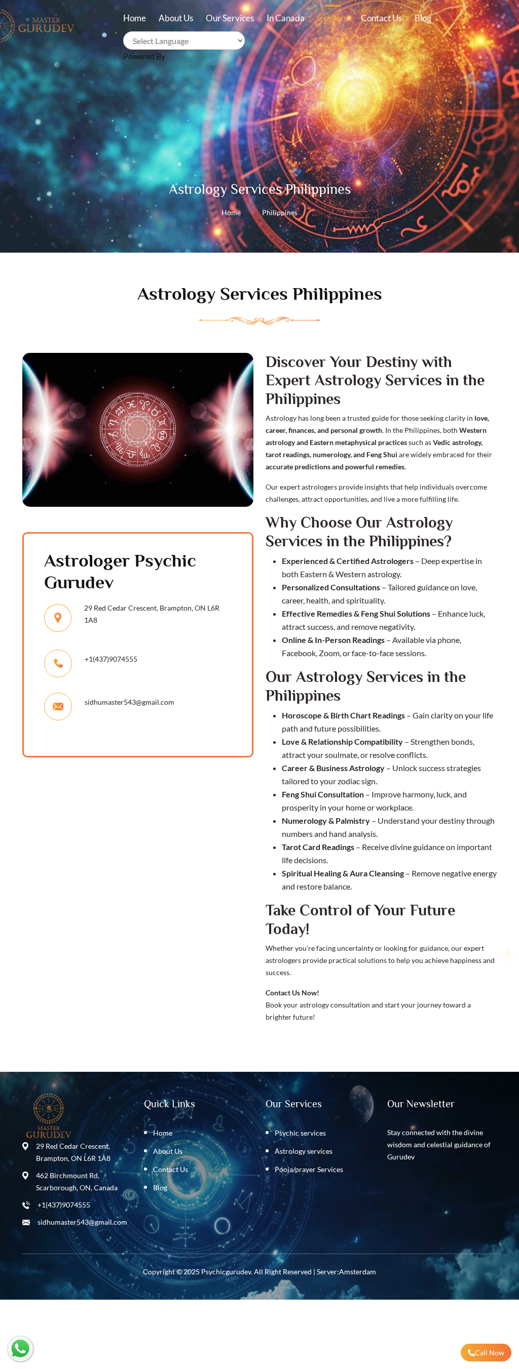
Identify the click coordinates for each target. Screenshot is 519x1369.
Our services (230, 18)
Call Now (489, 1352)
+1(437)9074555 (64, 1204)
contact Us (381, 18)
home (134, 18)
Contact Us (170, 1169)
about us (176, 18)
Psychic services (300, 1133)
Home (231, 212)
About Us (167, 1151)
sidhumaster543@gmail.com (129, 702)
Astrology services (303, 1151)
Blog (423, 18)
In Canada (286, 18)
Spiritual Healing (311, 873)
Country (332, 18)
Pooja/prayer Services (309, 1169)
